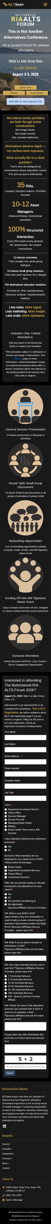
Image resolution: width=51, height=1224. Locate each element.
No (9, 850)
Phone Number (12, 768)
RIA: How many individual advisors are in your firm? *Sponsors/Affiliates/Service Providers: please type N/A (24, 968)
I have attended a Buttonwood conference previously (25, 840)
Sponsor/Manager (17, 816)
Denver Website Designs (32, 1212)
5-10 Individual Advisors (20, 979)
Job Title (9, 792)
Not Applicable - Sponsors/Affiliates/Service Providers (27, 906)
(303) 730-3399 (13, 1195)
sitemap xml (22, 1220)
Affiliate (11, 826)
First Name (10, 732)
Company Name (13, 780)
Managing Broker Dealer (20, 823)
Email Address (12, 756)
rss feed (31, 1220)
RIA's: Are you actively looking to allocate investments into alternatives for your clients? (25, 886)
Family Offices (15, 873)
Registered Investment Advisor (23, 809)
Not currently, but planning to (22, 901)
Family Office (14, 812)
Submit (9, 1073)
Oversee (6, 1158)
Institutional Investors (19, 877)
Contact (6, 1168)
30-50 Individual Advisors (20, 986)
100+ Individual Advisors (20, 993)
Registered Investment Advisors (24, 870)
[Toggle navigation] (45, 4)
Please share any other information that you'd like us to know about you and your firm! (24, 1038)
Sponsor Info (25, 87)
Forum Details (37, 93)
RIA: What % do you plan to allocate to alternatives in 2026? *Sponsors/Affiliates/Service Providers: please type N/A (24, 947)
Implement (7, 1153)
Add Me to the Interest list (25, 101)
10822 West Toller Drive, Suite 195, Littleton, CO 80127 (23, 1189)
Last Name (10, 744)
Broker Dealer (15, 867)
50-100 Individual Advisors (21, 989)
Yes (10, 846)
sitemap (12, 1220)
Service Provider (16, 819)
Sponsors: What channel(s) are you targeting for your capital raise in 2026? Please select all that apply (24, 859)
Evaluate (6, 1149)
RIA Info (14, 93)
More (5, 1163)
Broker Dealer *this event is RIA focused (23, 831)
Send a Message (14, 1200)
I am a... (9, 805)
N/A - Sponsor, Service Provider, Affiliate (24, 998)
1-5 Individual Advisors (19, 976)
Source (5, 1144)
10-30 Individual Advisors (20, 983)
